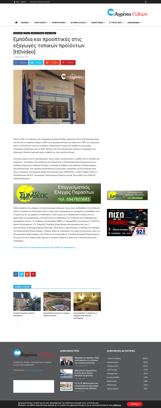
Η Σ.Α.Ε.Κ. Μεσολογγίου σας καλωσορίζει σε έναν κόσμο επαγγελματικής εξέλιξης (86, 385)
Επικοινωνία (133, 22)
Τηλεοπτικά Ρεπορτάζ (37, 33)
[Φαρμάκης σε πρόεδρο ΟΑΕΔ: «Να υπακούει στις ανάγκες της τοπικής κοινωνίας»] (66, 361)
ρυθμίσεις (117, 405)
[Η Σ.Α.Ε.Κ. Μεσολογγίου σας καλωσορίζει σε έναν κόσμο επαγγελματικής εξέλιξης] (66, 386)
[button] (146, 2)
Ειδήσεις (25, 22)
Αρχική (15, 29)
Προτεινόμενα (26, 29)
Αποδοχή (135, 404)
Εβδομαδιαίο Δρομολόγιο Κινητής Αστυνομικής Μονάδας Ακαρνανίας (86, 373)
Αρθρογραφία (58, 22)
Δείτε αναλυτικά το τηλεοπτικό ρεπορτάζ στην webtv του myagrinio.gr (44, 247)
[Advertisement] (57, 131)
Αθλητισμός (97, 22)
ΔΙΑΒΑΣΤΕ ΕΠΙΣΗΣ (22, 287)
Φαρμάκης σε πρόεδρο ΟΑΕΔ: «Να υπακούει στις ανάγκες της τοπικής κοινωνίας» (87, 360)
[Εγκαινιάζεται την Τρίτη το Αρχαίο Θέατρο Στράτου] (57, 301)
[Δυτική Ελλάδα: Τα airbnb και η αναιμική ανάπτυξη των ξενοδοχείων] (87, 301)
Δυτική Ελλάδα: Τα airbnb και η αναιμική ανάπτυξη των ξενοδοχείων (85, 315)
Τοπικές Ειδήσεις (50, 33)
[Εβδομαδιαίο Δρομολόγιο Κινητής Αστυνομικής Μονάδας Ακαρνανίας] (66, 373)
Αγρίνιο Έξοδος (78, 22)
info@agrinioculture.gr (33, 370)
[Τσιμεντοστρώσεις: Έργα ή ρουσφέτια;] (27, 301)
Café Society (40, 22)
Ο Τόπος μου (115, 22)
